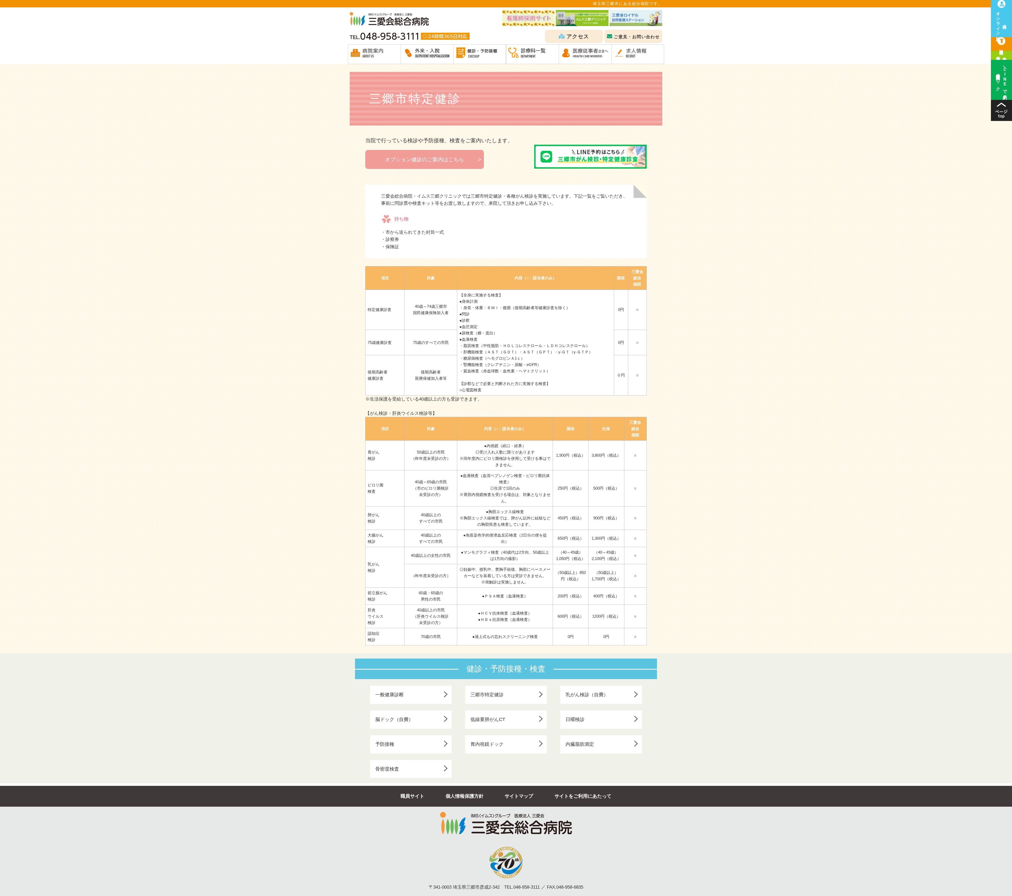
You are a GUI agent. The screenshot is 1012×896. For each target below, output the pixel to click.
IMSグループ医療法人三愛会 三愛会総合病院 (389, 19)
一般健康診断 (389, 694)
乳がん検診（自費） (587, 694)
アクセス (578, 36)
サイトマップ (519, 796)
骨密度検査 (387, 769)
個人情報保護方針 (465, 796)
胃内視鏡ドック (487, 744)
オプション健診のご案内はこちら (424, 159)
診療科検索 (1001, 47)
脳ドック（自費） (394, 719)
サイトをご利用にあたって (582, 796)
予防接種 (384, 744)
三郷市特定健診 (487, 694)
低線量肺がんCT (487, 719)
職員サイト (412, 796)
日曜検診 (575, 719)
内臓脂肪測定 (580, 744)
